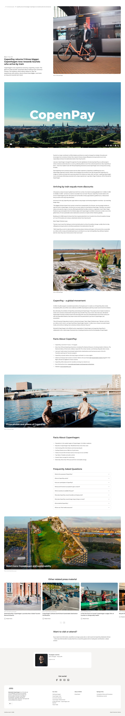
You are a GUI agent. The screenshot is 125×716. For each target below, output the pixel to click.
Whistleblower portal (102, 696)
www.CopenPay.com (65, 366)
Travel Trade (55, 704)
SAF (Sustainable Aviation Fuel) (97, 357)
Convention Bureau (57, 697)
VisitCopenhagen (56, 694)
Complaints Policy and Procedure (104, 694)
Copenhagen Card (56, 696)
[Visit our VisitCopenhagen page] (57, 680)
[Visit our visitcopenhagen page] (60, 680)
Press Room (77, 694)
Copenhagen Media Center (58, 699)
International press (10, 6)
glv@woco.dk (52, 659)
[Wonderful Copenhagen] (11, 688)
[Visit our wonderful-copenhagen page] (68, 680)
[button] (22, 615)
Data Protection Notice (115, 712)
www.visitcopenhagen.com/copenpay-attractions (81, 364)
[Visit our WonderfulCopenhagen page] (64, 680)
